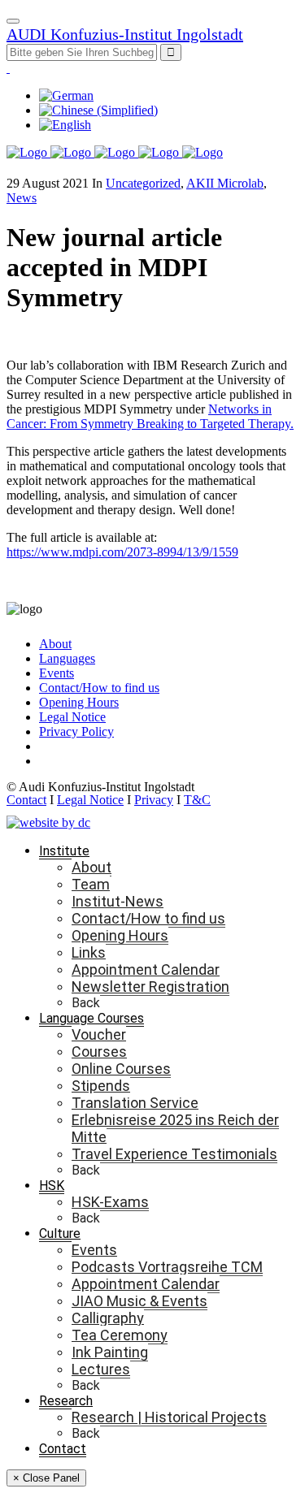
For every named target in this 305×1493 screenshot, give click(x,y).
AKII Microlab (225, 183)
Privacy (153, 800)
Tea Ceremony (120, 1335)
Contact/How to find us (99, 688)
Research (66, 1401)
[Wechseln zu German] (66, 95)
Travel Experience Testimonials (174, 1153)
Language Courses (91, 1018)
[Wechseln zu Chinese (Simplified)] (98, 110)
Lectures (101, 1369)
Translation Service (135, 1102)
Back (86, 1002)
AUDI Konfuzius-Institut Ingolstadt (125, 34)
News (22, 198)
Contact (26, 800)
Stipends (101, 1085)
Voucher (99, 1034)
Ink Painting (110, 1352)
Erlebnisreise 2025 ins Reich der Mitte (175, 1128)
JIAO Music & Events (139, 1300)
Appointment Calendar (146, 969)
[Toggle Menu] (13, 21)
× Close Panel (46, 1478)
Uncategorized (143, 183)
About (55, 644)
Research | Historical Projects (169, 1417)
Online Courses (121, 1068)
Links (89, 952)
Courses (99, 1051)
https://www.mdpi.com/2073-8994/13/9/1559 (122, 552)
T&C (197, 800)
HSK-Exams (110, 1201)
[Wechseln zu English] (65, 125)
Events (56, 673)
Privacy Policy (76, 731)
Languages (67, 658)
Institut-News (117, 901)
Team (91, 884)
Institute (64, 851)
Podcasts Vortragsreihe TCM (167, 1266)
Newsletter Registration (150, 986)
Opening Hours (79, 702)
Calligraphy (108, 1317)
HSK (51, 1185)
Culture (60, 1233)
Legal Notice (72, 717)
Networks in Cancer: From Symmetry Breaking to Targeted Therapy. (150, 416)
